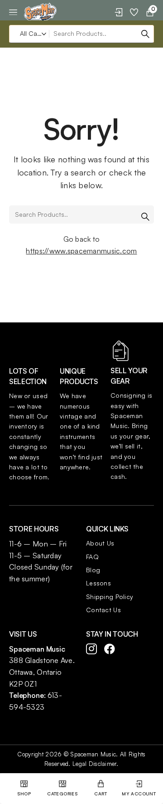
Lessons (98, 583)
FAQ (92, 556)
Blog (93, 570)
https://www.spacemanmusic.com (81, 250)
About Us (100, 543)
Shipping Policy (109, 596)
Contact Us (103, 610)
